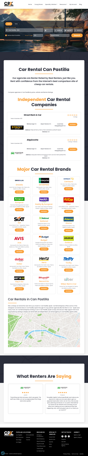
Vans (16, 24)
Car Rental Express (17, 453)
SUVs (50, 444)
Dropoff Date (68, 27)
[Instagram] (69, 436)
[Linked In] (66, 436)
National (44, 221)
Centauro (68, 181)
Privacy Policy (66, 454)
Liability (81, 454)
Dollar (19, 264)
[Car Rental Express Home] (9, 4)
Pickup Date (48, 27)
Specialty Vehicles (50, 4)
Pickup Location (10, 27)
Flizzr (68, 204)
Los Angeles (19, 435)
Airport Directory (41, 441)
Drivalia (19, 185)
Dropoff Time (78, 27)
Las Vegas (18, 442)
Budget (44, 240)
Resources (63, 4)
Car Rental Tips (41, 451)
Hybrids (51, 442)
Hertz (44, 262)
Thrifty (69, 263)
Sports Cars (52, 439)
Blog (80, 4)
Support (63, 439)
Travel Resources (41, 446)
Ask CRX (63, 441)
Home (30, 4)
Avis (19, 242)
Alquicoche (32, 139)
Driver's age (29, 35)
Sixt (19, 222)
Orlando (28, 437)
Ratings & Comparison (40, 435)
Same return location (13, 35)
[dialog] (3, 453)
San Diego (18, 439)
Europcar (19, 202)
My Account (73, 4)
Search (77, 35)
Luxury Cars (52, 437)
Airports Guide (40, 443)
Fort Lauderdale (30, 435)
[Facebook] (62, 436)
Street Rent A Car (32, 115)
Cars (8, 24)
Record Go (44, 281)
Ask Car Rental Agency (65, 444)
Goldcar (68, 242)
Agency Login (77, 435)
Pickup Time (57, 27)
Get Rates (73, 124)
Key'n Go (19, 281)
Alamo (69, 223)
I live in (47, 35)
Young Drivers (38, 4)
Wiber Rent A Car (68, 284)
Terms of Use (75, 454)
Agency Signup (78, 437)
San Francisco (19, 437)
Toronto (28, 439)
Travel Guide (40, 448)
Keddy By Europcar (44, 204)
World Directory (40, 439)
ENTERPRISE (44, 185)
